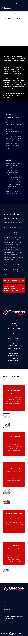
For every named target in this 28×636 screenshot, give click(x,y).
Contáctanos (7, 598)
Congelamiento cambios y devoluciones (13, 616)
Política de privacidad (9, 620)
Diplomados (7, 609)
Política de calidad (8, 618)
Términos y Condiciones (10, 623)
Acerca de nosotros (8, 596)
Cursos (5, 611)
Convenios (6, 602)
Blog (5, 605)
